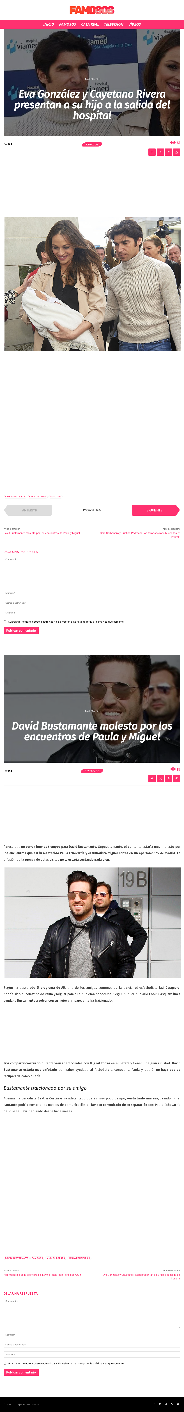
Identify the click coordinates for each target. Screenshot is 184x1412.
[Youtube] (178, 1404)
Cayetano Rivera (15, 496)
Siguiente (154, 510)
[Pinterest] (168, 152)
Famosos (92, 144)
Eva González (37, 496)
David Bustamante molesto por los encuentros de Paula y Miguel (42, 533)
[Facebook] (152, 152)
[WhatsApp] (176, 152)
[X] (160, 152)
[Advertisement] (92, 190)
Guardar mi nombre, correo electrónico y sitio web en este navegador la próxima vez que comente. (66, 621)
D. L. (10, 144)
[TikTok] (166, 1404)
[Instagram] (160, 1404)
